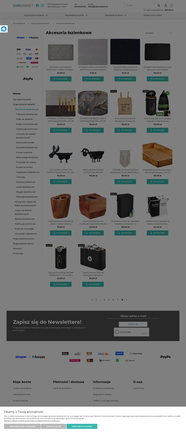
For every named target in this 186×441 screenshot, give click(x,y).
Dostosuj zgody (53, 426)
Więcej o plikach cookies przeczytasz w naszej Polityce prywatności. (32, 421)
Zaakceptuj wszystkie (82, 426)
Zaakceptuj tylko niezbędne (22, 426)
